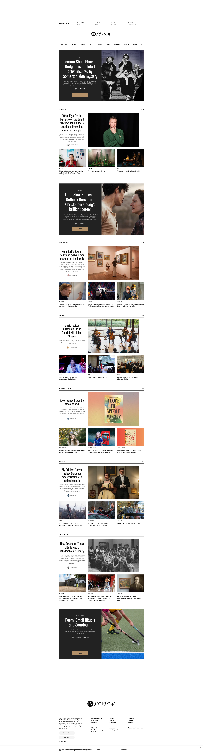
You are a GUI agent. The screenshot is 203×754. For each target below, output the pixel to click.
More (142, 109)
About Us (94, 728)
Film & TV (91, 44)
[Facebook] (59, 741)
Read (80, 94)
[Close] (200, 747)
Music (100, 44)
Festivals (82, 44)
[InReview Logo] (101, 34)
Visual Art (117, 44)
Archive (112, 728)
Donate (135, 44)
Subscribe (126, 44)
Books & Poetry (64, 44)
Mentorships (132, 730)
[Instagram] (62, 741)
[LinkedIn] (64, 741)
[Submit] (142, 749)
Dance (74, 44)
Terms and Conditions (135, 728)
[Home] (67, 23)
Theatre (108, 44)
